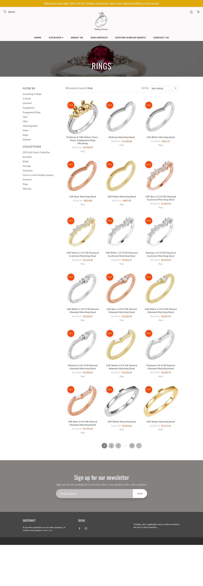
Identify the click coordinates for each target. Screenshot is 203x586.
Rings (25, 135)
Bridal (25, 161)
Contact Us (161, 37)
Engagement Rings (31, 112)
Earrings (27, 166)
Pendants (27, 179)
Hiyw (25, 121)
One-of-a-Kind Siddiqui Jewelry (38, 175)
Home (37, 37)
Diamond (27, 103)
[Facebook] (79, 528)
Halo (25, 116)
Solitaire (27, 139)
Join (140, 493)
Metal (25, 130)
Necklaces (28, 170)
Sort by (145, 88)
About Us (77, 37)
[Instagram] (85, 528)
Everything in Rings (32, 94)
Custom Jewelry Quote (130, 37)
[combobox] (164, 88)
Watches (27, 188)
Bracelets (27, 156)
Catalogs (55, 37)
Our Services (99, 37)
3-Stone (27, 98)
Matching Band (30, 125)
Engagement (29, 107)
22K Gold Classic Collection (36, 152)
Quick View (83, 117)
